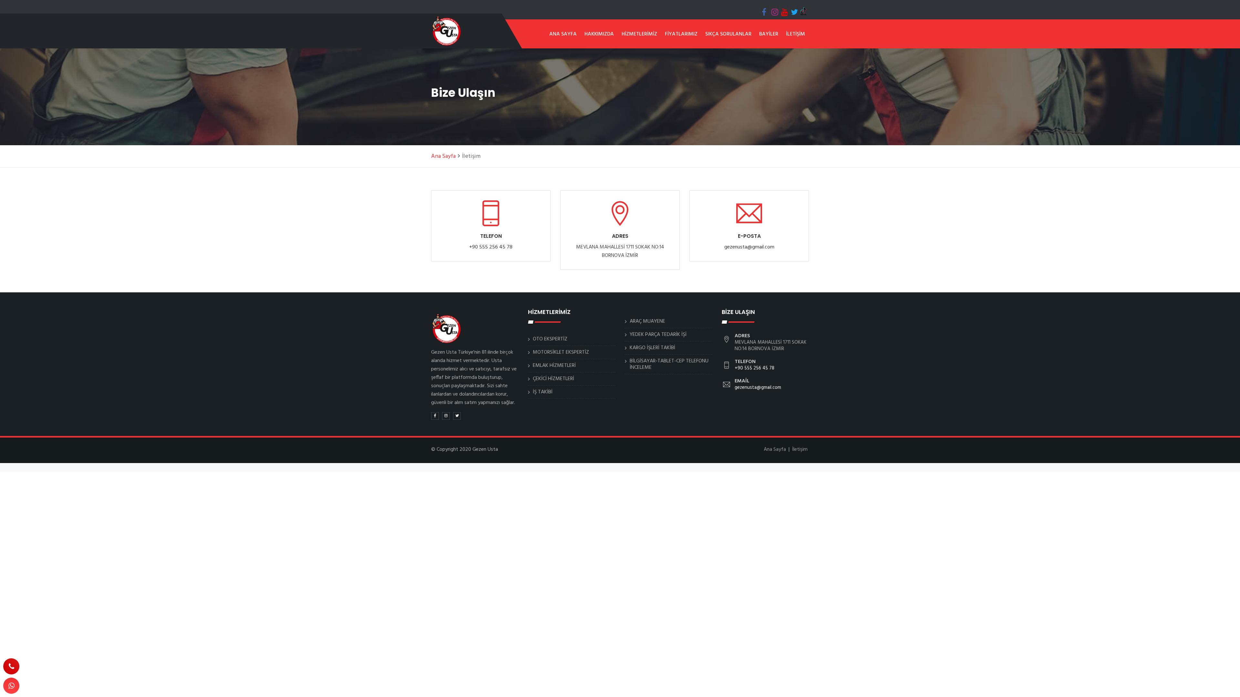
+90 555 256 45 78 (490, 247)
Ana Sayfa (443, 156)
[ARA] (11, 666)
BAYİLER (768, 34)
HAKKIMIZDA (599, 34)
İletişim (800, 449)
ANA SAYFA (563, 34)
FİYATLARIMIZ (681, 34)
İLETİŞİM (795, 34)
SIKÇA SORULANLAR (728, 34)
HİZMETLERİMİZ (639, 34)
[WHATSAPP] (11, 686)
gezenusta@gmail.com (749, 247)
